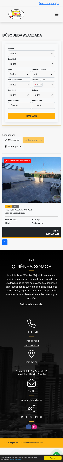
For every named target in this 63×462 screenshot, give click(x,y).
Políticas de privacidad (31, 304)
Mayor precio (14, 146)
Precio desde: (13, 100)
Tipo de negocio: (38, 80)
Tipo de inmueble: (39, 69)
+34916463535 (31, 345)
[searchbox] (35, 89)
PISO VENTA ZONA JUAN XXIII (18, 210)
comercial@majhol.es (31, 400)
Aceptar (52, 458)
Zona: (10, 69)
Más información (15, 459)
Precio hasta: (37, 100)
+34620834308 (31, 341)
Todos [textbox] (13, 53)
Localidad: (12, 59)
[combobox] (31, 53)
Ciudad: (11, 49)
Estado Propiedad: (15, 80)
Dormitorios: (13, 90)
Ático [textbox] (36, 74)
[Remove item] (36, 85)
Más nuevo (13, 140)
